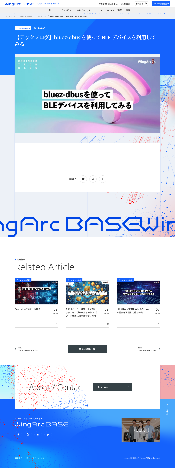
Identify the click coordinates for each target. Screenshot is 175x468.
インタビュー (67, 10)
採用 (128, 10)
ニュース (98, 10)
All (50, 10)
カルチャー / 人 (84, 10)
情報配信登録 (163, 3)
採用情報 (125, 3)
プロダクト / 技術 (114, 10)
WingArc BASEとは (108, 3)
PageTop (167, 412)
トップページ (10, 16)
